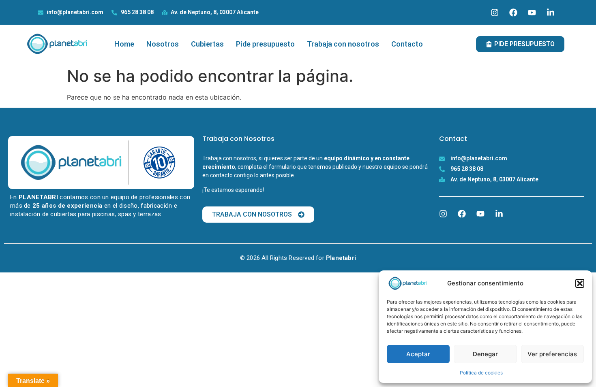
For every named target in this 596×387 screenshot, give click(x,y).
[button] (580, 283)
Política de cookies (481, 373)
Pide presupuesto (265, 44)
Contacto (407, 44)
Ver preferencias (552, 354)
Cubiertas (207, 44)
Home (124, 44)
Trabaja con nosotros (343, 44)
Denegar (485, 354)
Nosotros (162, 44)
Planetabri (341, 258)
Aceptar (418, 354)
